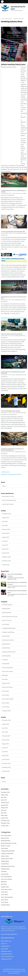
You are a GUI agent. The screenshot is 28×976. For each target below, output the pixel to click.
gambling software (23, 108)
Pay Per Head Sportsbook (9, 500)
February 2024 (6, 529)
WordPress (17, 973)
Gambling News (12, 37)
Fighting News (6, 644)
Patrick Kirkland (5, 193)
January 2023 (5, 553)
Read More (14, 55)
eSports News (6, 636)
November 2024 (6, 513)
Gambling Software (6, 959)
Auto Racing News (7, 604)
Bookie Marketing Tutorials (15, 582)
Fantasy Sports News (8, 640)
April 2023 (5, 545)
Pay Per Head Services (7, 956)
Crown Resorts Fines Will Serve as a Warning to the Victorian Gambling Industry (12, 449)
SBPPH (8, 35)
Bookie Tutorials (6, 620)
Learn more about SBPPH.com (9, 934)
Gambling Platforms (6, 954)
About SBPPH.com (6, 941)
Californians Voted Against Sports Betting (10, 411)
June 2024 (5, 521)
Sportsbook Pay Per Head (18, 8)
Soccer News (5, 695)
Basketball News (6, 612)
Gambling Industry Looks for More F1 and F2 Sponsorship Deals (13, 297)
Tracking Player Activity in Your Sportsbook (15, 577)
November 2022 (6, 560)
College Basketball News (9, 628)
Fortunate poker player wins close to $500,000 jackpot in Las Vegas (13, 191)
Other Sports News (7, 687)
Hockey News (6, 663)
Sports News (5, 703)
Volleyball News (6, 710)
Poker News (5, 691)
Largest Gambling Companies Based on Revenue (11, 334)
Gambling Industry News (21, 233)
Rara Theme (22, 971)
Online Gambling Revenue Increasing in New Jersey (14, 32)
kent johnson (5, 299)
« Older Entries (5, 472)
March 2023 (5, 549)
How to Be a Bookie (12, 574)
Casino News (19, 193)
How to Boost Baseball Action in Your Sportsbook (16, 585)
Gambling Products (6, 951)
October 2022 (6, 564)
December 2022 (6, 557)
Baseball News (6, 608)
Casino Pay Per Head (7, 504)
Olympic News (6, 683)
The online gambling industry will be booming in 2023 (13, 231)
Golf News (5, 659)
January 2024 (5, 533)
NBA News (5, 675)
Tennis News (5, 707)
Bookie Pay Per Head (8, 496)
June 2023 (5, 541)
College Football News (8, 632)
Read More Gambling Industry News (11, 474)
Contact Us (4, 943)
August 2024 (5, 517)
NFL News (5, 679)
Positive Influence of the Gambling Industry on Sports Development (13, 372)
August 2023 (5, 537)
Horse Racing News (7, 667)
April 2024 (5, 525)
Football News (6, 648)
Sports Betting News (12, 414)
